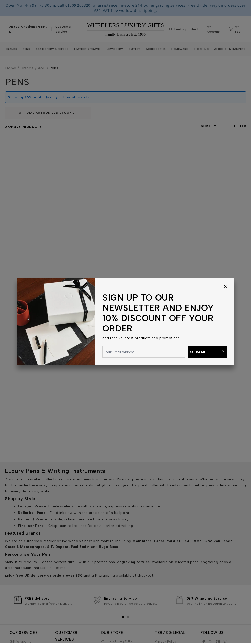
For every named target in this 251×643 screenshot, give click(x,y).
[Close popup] (225, 287)
